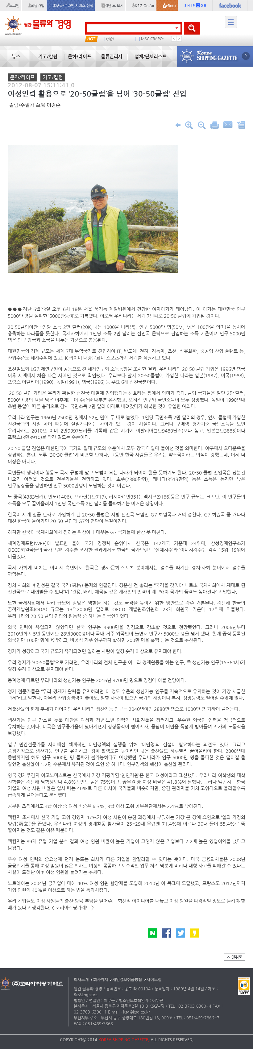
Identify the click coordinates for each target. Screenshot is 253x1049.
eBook (171, 5)
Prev (174, 39)
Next (179, 39)
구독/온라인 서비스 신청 (74, 5)
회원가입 (37, 5)
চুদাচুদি (110, 39)
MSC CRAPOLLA (154, 39)
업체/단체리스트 (151, 56)
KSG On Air (144, 5)
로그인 (14, 5)
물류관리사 (111, 56)
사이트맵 (154, 979)
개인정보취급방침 (127, 979)
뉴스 (16, 56)
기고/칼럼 (47, 56)
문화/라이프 (79, 56)
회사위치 (100, 979)
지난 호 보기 (114, 5)
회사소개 (81, 979)
